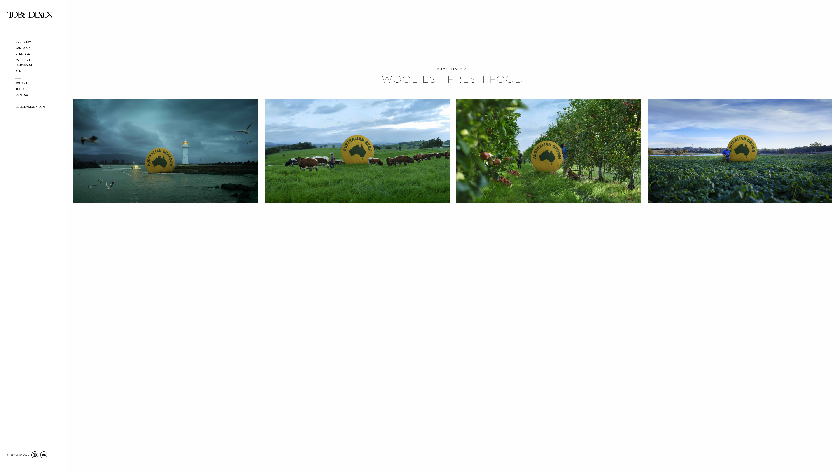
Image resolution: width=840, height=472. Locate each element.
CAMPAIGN (23, 48)
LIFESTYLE (22, 53)
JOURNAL (22, 83)
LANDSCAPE (24, 65)
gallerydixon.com (30, 107)
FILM (18, 71)
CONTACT (22, 95)
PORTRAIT (22, 59)
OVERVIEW (23, 42)
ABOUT (20, 89)
